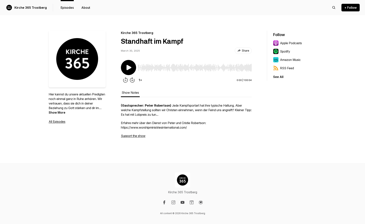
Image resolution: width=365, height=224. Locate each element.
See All (278, 77)
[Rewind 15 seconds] (125, 80)
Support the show (133, 136)
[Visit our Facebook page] (164, 202)
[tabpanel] (186, 122)
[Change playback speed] (140, 80)
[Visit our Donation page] (201, 202)
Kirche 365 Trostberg (30, 7)
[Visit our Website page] (192, 202)
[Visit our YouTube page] (182, 202)
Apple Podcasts (291, 43)
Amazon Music (290, 60)
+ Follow (350, 7)
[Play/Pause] (128, 67)
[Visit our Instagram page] (173, 202)
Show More (57, 112)
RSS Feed (287, 68)
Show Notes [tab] (130, 92)
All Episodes (57, 121)
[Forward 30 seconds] (132, 80)
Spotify (285, 51)
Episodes (67, 7)
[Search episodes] (333, 7)
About (85, 7)
